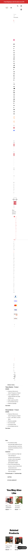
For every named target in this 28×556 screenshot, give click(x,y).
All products (15, 16)
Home (15, 14)
